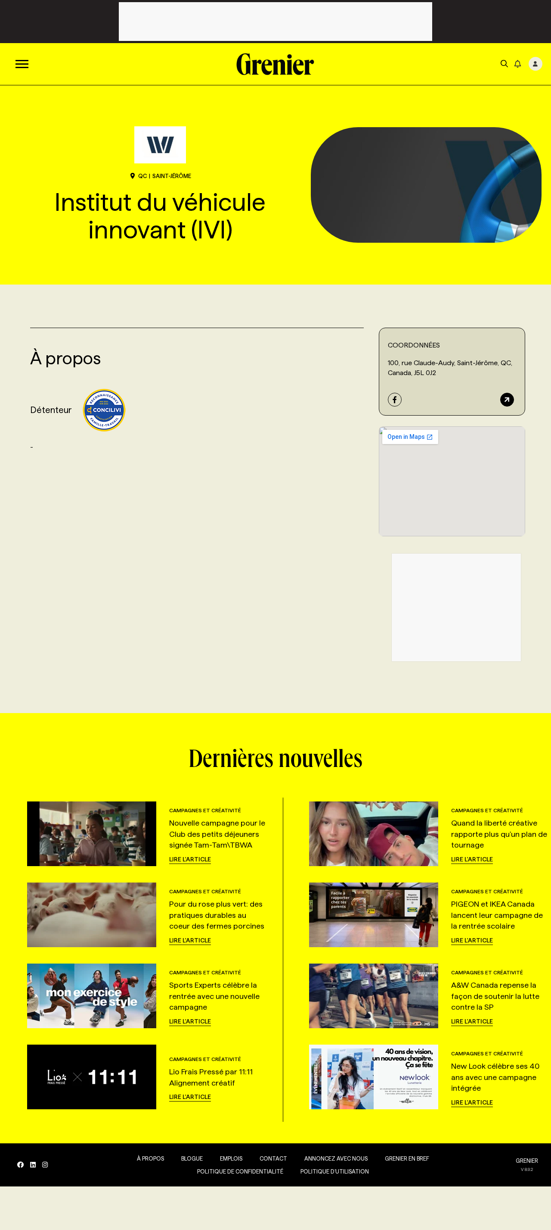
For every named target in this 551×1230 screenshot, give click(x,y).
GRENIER (527, 1161)
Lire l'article (190, 859)
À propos (150, 1158)
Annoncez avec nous (336, 1158)
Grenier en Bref (407, 1158)
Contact (273, 1158)
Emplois (231, 1158)
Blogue (192, 1158)
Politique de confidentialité (240, 1171)
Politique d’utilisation (334, 1171)
